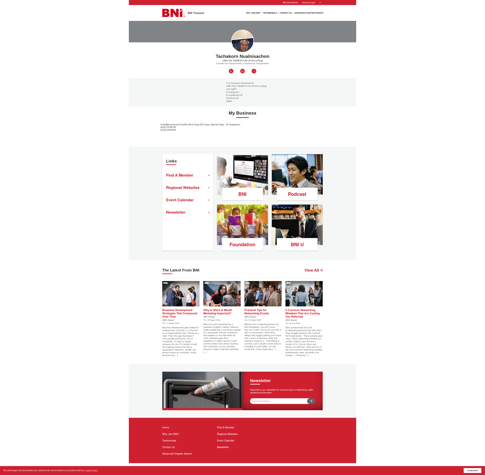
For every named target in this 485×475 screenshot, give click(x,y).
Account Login (308, 2)
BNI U (297, 244)
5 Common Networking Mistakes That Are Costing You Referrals (302, 313)
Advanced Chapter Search (308, 12)
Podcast (297, 193)
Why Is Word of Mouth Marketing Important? (217, 311)
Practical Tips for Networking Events (256, 311)
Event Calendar (180, 199)
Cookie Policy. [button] (91, 470)
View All (312, 270)
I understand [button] (472, 470)
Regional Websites (183, 187)
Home (165, 427)
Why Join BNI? (253, 12)
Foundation (242, 244)
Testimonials (270, 12)
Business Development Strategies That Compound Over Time (179, 313)
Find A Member (179, 175)
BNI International (290, 2)
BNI (242, 193)
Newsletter (176, 212)
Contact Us (286, 12)
